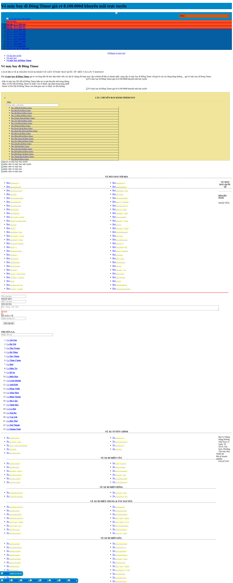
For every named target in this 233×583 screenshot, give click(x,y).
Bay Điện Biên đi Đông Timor (22, 151)
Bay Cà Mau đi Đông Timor (21, 115)
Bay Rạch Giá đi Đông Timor (21, 128)
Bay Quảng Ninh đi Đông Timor (23, 118)
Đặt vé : (16, 24)
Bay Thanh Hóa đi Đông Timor (22, 156)
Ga (11, 340)
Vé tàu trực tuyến (13, 55)
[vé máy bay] (18, 19)
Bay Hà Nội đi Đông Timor (21, 110)
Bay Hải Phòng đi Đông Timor (22, 154)
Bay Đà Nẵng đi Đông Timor (21, 113)
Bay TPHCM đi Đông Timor (21, 108)
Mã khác (4, 311)
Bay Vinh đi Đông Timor (20, 146)
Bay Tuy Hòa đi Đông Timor (21, 121)
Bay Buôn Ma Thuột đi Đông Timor (24, 131)
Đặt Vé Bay (11, 21)
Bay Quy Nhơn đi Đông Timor (22, 141)
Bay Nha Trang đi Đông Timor (22, 138)
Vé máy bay (11, 58)
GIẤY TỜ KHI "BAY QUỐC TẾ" (62, 72)
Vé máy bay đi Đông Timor (19, 60)
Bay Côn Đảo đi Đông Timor (21, 123)
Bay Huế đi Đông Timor (20, 159)
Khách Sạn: (17, 48)
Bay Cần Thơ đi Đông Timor (21, 149)
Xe (13, 437)
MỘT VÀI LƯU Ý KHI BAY (91, 72)
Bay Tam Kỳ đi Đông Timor (21, 144)
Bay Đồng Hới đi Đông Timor (22, 136)
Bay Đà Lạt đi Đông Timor (21, 133)
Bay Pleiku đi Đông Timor (20, 126)
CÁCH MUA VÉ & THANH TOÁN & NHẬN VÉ (23, 72)
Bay (12, 183)
